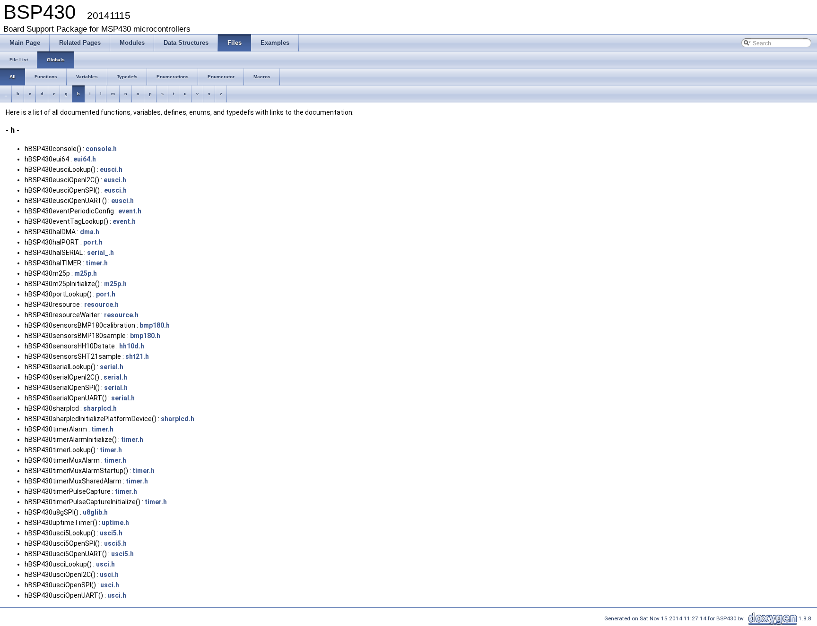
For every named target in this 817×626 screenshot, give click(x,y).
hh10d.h (131, 346)
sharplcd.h (100, 408)
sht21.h (137, 356)
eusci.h (111, 169)
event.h (129, 211)
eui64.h (84, 159)
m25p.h (85, 273)
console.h (101, 148)
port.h (93, 242)
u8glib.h (95, 512)
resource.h (101, 304)
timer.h (97, 263)
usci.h (105, 564)
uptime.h (115, 522)
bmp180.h (154, 325)
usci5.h (111, 533)
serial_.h (100, 252)
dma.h (89, 232)
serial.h (111, 367)
